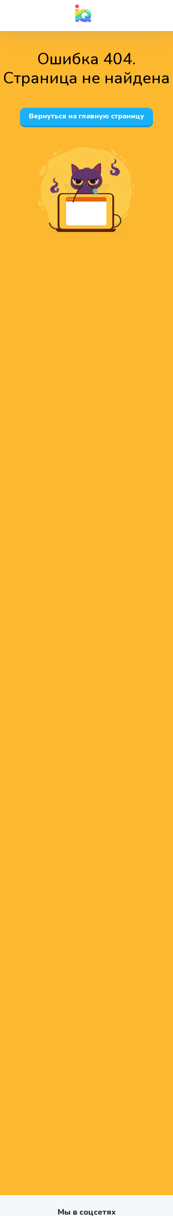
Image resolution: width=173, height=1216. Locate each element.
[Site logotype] (83, 13)
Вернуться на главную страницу (86, 116)
